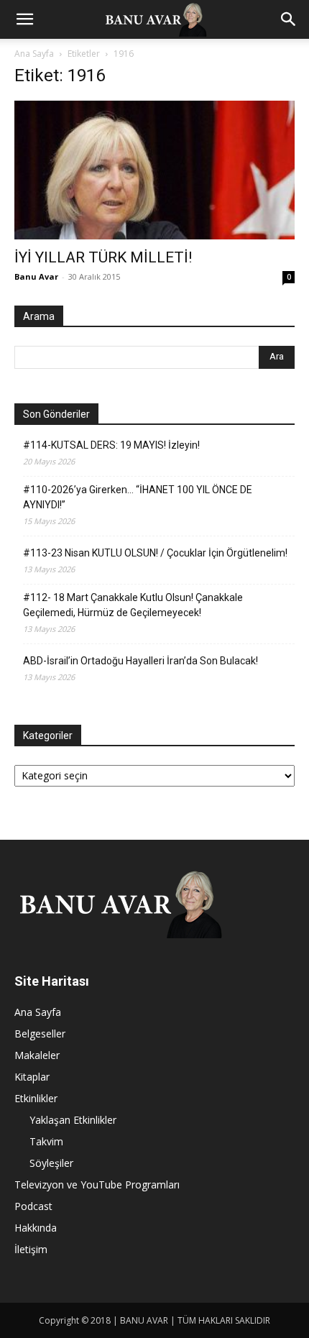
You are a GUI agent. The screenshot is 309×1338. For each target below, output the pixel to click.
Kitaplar (32, 1076)
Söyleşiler (51, 1163)
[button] (24, 19)
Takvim (46, 1141)
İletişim (30, 1249)
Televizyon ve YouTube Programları (97, 1184)
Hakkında (35, 1227)
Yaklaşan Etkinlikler (72, 1120)
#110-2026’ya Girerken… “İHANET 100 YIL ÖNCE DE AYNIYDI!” (137, 497)
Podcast (33, 1206)
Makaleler (37, 1055)
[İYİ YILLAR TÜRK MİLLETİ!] (154, 170)
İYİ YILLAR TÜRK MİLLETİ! (103, 257)
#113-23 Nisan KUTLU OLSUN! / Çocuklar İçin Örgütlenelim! (155, 553)
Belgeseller (39, 1033)
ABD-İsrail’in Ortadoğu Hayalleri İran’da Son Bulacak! (140, 660)
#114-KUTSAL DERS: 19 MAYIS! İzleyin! (111, 445)
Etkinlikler (35, 1098)
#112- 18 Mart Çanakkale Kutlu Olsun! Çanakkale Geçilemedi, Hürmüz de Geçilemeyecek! (133, 605)
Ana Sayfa (34, 53)
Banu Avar (36, 276)
